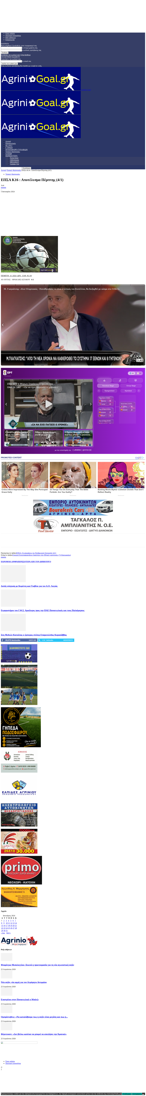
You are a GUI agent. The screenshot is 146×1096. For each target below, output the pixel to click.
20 (13, 926)
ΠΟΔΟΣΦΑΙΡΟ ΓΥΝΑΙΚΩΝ (16, 150)
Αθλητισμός (14, 160)
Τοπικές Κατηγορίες (12, 152)
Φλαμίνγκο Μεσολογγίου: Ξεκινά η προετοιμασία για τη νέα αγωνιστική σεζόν (37, 965)
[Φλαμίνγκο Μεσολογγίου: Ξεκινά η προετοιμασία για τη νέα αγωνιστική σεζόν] (6, 960)
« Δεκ (3, 933)
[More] (38, 229)
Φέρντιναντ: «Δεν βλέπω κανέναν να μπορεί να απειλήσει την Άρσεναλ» (34, 1034)
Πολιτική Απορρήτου (13, 36)
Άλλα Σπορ (14, 158)
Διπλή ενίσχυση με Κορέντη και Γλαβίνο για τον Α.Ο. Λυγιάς (29, 586)
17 (7, 926)
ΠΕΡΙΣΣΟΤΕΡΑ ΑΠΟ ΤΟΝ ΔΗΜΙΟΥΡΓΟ (34, 562)
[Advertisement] (73, 210)
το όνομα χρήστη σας (29, 48)
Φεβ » (8, 933)
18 (9, 926)
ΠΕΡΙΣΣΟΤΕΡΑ (11, 156)
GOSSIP (8, 154)
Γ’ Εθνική (9, 148)
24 (7, 928)
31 (7, 931)
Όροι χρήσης (10, 34)
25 (9, 928)
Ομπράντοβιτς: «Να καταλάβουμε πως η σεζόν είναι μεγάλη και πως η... (34, 1017)
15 (2, 926)
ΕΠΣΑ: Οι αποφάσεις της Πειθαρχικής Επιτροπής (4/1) (36, 553)
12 (11, 923)
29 (2, 931)
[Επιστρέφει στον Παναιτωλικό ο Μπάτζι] (6, 995)
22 (2, 928)
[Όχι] (143, 1094)
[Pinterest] (21, 229)
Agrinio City (14, 164)
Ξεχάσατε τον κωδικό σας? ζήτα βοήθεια (15, 55)
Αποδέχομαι (127, 1094)
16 (4, 926)
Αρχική (8, 141)
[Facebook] (4, 229)
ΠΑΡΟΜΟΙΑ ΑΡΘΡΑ (9, 562)
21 (16, 926)
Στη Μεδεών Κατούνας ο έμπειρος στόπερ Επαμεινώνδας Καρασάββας (34, 635)
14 (16, 923)
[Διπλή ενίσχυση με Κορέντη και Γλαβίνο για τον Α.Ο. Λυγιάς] (13, 582)
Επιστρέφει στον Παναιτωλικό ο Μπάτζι (20, 999)
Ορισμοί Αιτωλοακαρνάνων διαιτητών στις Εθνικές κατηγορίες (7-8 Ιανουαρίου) (41, 555)
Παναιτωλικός (10, 143)
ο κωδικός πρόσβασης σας (31, 50)
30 (4, 931)
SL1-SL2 (8, 145)
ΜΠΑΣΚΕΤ (14, 162)
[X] (13, 229)
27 (13, 928)
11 (9, 923)
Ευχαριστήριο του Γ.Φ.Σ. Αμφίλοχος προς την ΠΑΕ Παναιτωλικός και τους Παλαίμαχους (42, 610)
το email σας (26, 61)
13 (13, 923)
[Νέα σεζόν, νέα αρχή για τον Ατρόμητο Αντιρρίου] (6, 978)
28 (16, 928)
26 (11, 928)
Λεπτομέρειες (137, 1094)
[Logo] (41, 114)
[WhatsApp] (29, 229)
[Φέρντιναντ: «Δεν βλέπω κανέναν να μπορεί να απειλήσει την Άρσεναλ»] (6, 1030)
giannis (3, 187)
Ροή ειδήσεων (10, 38)
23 (4, 928)
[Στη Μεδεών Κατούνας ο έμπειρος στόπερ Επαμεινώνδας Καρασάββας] (13, 630)
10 (7, 923)
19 (11, 926)
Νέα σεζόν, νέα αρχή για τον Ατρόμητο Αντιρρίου (24, 982)
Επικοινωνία (9, 40)
